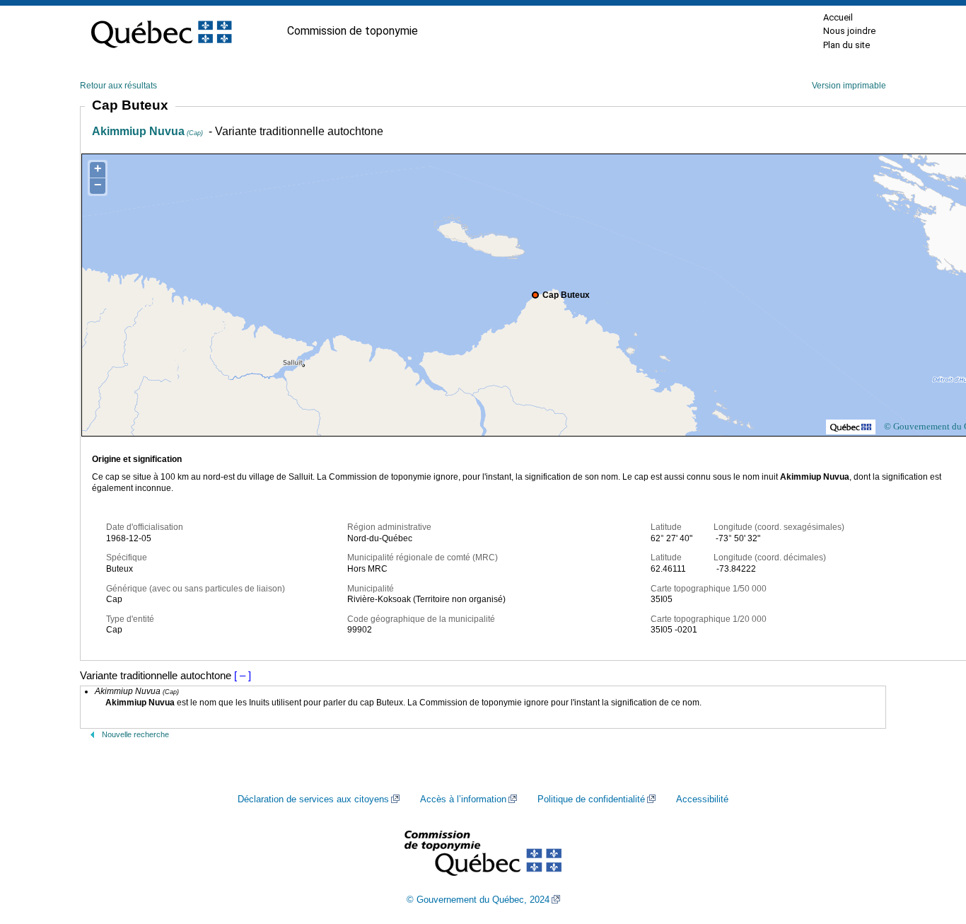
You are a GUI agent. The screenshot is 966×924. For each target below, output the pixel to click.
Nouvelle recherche (135, 734)
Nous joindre (849, 30)
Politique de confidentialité (591, 799)
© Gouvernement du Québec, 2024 (478, 900)
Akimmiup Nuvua (147, 131)
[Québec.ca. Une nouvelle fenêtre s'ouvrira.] (161, 31)
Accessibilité (702, 799)
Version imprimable (849, 86)
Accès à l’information (463, 799)
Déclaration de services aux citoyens (313, 799)
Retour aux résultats (118, 86)
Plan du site (846, 45)
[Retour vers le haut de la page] (930, 846)
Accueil (838, 17)
